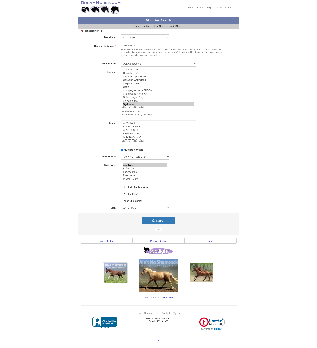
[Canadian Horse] (158, 73)
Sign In (228, 7)
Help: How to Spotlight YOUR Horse (158, 297)
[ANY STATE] (158, 123)
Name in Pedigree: (105, 46)
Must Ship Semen (133, 200)
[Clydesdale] (158, 104)
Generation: (109, 63)
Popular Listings (158, 240)
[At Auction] (145, 168)
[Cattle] (158, 87)
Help (209, 7)
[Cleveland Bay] (158, 100)
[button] (212, 324)
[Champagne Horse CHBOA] (158, 90)
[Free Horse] (145, 175)
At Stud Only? (131, 194)
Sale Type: (110, 164)
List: (113, 207)
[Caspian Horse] (158, 83)
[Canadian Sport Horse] (158, 76)
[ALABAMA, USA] (158, 126)
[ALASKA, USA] (158, 130)
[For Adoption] (145, 172)
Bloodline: (110, 37)
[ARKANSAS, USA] (158, 137)
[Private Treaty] (145, 179)
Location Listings (106, 240)
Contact (218, 7)
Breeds (210, 240)
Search (200, 7)
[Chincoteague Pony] (158, 97)
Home (191, 7)
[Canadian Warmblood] (158, 80)
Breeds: (111, 72)
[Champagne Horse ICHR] (158, 93)
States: (112, 123)
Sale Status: (109, 156)
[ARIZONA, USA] (158, 133)
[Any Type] (145, 165)
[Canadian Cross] (158, 69)
